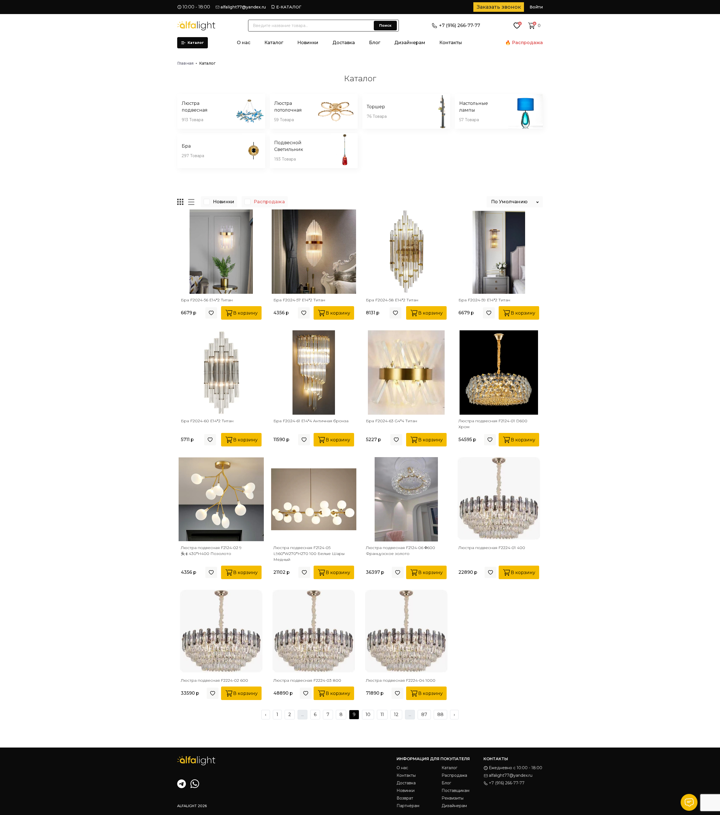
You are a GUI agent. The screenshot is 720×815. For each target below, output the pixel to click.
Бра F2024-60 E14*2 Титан (207, 420)
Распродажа (527, 42)
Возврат (405, 798)
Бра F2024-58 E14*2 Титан (392, 299)
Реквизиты (453, 798)
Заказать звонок (499, 7)
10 (368, 714)
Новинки (307, 42)
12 (396, 714)
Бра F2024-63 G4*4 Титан (391, 420)
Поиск (385, 25)
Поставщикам (455, 790)
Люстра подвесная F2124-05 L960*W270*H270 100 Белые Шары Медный (309, 553)
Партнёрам (408, 805)
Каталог (196, 42)
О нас (243, 42)
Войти (536, 7)
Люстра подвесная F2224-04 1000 (400, 680)
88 (440, 714)
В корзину (245, 313)
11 (382, 714)
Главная (185, 63)
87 (424, 714)
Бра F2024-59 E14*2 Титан (484, 299)
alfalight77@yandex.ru (243, 7)
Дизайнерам (409, 42)
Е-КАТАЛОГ (288, 7)
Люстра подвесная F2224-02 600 (214, 680)
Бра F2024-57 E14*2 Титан (299, 299)
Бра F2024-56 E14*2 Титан (207, 299)
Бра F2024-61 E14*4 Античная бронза (310, 420)
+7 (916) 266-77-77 (459, 25)
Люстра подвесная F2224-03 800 (307, 680)
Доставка (343, 42)
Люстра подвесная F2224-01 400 (491, 547)
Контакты (450, 42)
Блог (374, 42)
